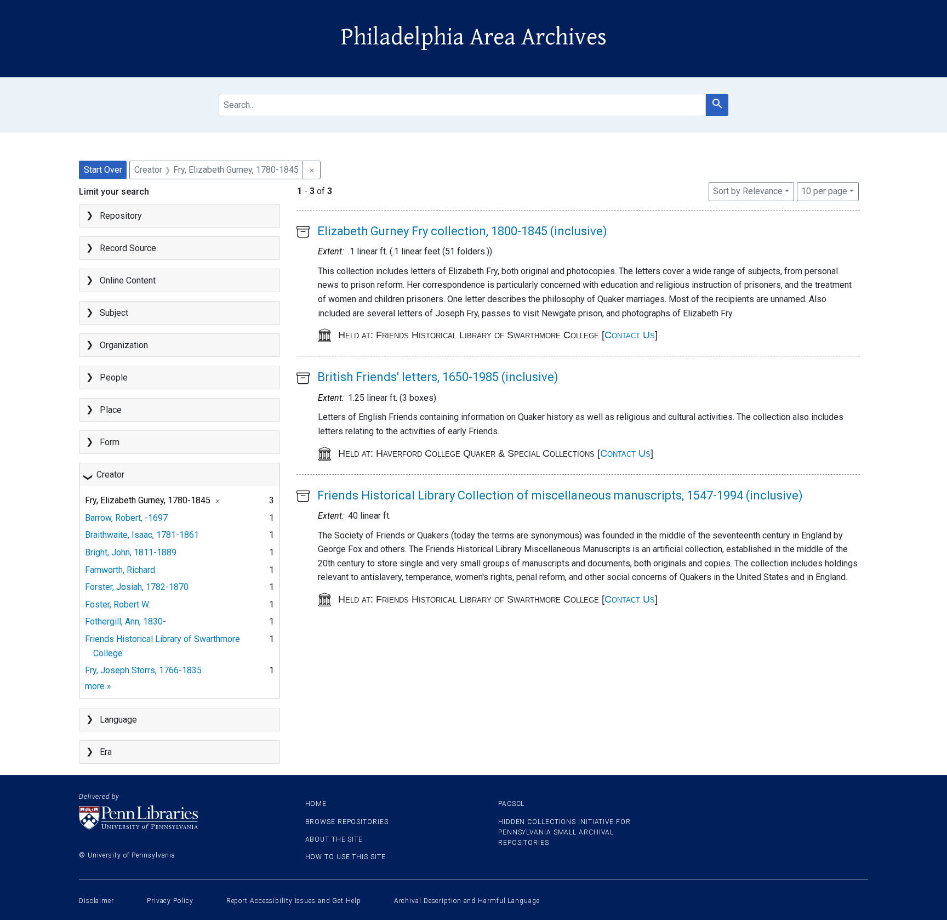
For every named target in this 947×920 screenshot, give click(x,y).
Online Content (128, 280)
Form (109, 442)
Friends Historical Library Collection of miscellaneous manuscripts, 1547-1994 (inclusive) (560, 495)
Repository (121, 216)
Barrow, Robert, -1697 (126, 518)
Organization (124, 345)
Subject (114, 313)
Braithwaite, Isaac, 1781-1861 (142, 535)
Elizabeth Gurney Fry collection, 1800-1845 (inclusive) (462, 231)
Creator (110, 474)
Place (111, 410)
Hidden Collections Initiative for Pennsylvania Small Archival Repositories (564, 832)
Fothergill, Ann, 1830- (125, 621)
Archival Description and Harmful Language (467, 901)
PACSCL (511, 804)
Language (118, 719)
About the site (334, 839)
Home (316, 804)
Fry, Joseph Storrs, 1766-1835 (143, 670)
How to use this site (345, 857)
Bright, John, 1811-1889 (130, 552)
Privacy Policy (170, 901)
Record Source (128, 248)
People (114, 377)
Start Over (103, 169)
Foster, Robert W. (117, 604)
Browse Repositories (347, 822)
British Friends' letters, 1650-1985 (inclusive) (437, 377)
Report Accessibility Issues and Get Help (293, 901)
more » (98, 686)
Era (106, 752)
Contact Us (629, 335)
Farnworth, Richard (120, 570)
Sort (748, 191)
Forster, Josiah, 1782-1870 (137, 587)
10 (824, 190)
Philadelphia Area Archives (474, 37)
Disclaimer (96, 901)
